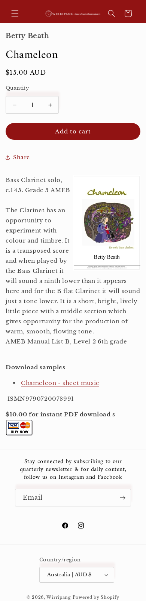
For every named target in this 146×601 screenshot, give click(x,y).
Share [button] (21, 157)
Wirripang (58, 597)
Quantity (17, 88)
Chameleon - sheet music (60, 382)
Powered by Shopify (96, 597)
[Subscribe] (122, 497)
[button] (15, 13)
